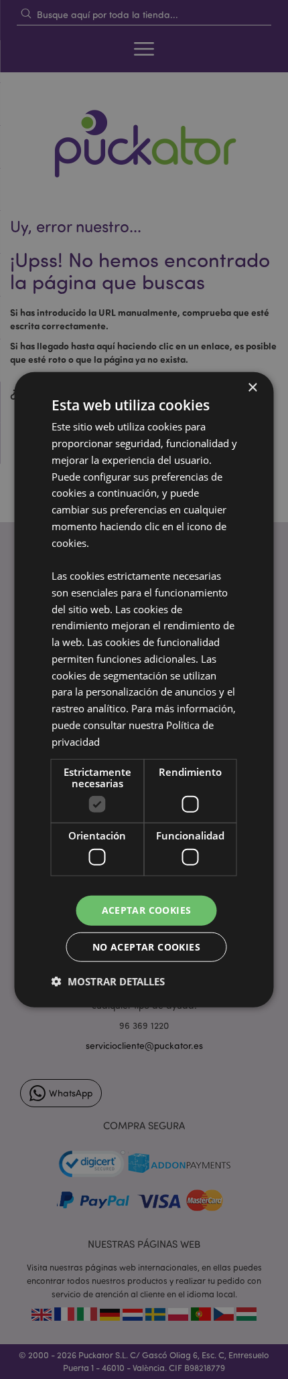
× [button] (252, 388)
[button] (108, 981)
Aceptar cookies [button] (147, 910)
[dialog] (144, 689)
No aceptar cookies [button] (146, 946)
